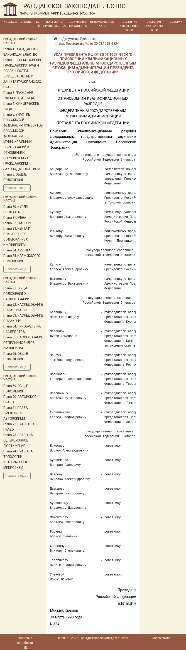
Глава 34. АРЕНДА (17, 250)
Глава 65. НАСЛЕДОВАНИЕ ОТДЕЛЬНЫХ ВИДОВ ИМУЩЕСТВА (23, 342)
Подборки (175, 21)
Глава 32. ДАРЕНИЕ (17, 223)
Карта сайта (161, 638)
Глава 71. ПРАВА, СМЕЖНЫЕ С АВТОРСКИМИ (16, 413)
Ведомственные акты (102, 23)
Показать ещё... (17, 188)
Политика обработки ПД (25, 642)
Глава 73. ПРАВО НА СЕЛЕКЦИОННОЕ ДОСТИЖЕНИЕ (18, 440)
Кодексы (10, 21)
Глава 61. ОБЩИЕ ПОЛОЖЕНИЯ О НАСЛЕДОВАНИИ (16, 293)
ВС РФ (38, 23)
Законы (26, 21)
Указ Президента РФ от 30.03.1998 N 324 (89, 43)
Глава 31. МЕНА (14, 217)
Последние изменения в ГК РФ (129, 26)
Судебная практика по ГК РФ (153, 26)
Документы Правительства (54, 23)
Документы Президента (78, 23)
